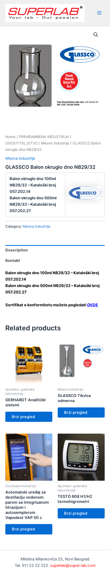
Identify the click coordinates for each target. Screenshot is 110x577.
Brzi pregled (23, 416)
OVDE (92, 305)
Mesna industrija (55, 143)
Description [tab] (16, 250)
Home (10, 137)
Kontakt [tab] (12, 260)
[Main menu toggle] (99, 12)
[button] (96, 35)
